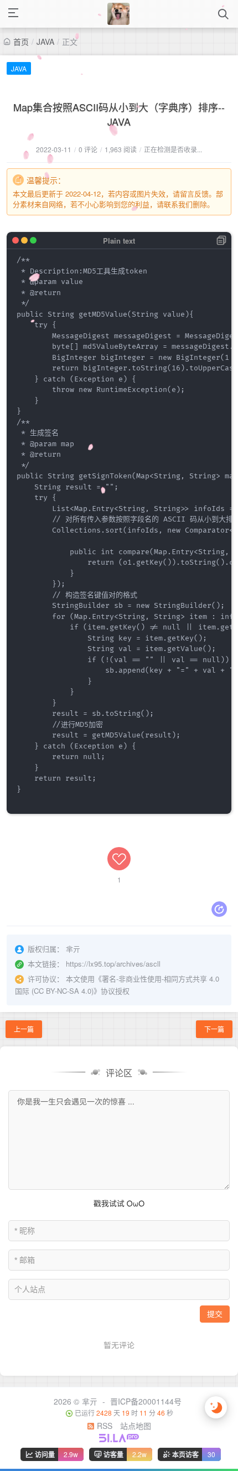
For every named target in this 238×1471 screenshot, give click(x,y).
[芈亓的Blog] (118, 14)
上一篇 (24, 1029)
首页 (21, 41)
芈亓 (89, 1401)
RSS (103, 1425)
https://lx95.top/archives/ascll (113, 963)
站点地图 (135, 1425)
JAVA (45, 41)
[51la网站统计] (119, 1436)
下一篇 (214, 1029)
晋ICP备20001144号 (146, 1401)
